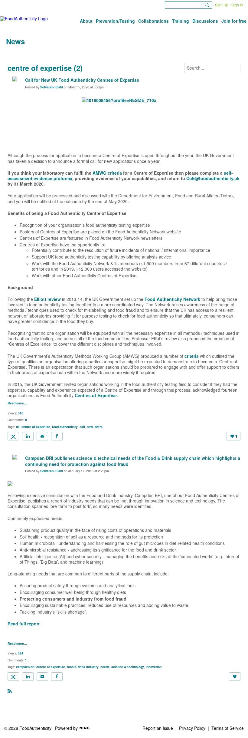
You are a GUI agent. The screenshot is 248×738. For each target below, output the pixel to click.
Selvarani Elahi (51, 87)
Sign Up (221, 4)
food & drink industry (83, 666)
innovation (154, 666)
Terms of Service (227, 728)
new (90, 426)
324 (20, 653)
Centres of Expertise (96, 395)
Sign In (237, 4)
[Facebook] (57, 436)
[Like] (234, 676)
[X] (13, 436)
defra (99, 426)
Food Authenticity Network (172, 299)
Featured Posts (44, 54)
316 (20, 413)
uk (18, 426)
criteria (191, 356)
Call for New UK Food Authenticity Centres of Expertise (82, 80)
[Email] (42, 436)
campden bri (25, 666)
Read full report (24, 624)
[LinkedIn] (28, 436)
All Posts (14, 54)
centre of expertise (35, 426)
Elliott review (47, 299)
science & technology (127, 666)
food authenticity (65, 426)
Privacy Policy (192, 728)
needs (104, 666)
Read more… (17, 403)
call (82, 426)
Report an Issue (157, 728)
